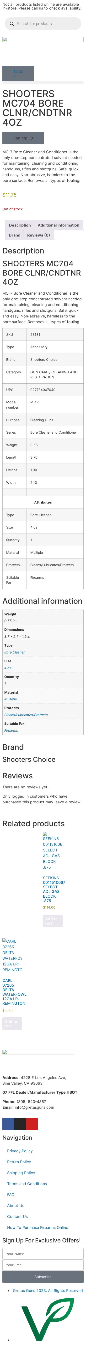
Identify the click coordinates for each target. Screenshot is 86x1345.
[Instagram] (20, 1124)
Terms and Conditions (27, 1183)
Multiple (10, 699)
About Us (15, 1205)
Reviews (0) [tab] (38, 235)
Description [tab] (20, 225)
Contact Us (17, 1216)
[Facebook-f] (8, 1124)
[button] (43, 82)
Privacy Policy (20, 1150)
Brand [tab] (14, 235)
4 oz (7, 668)
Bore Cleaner (14, 652)
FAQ (10, 1194)
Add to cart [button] (51, 920)
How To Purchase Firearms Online (37, 1227)
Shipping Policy (21, 1172)
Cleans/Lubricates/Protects (26, 715)
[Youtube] (32, 1124)
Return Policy (19, 1161)
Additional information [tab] (58, 225)
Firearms (11, 730)
